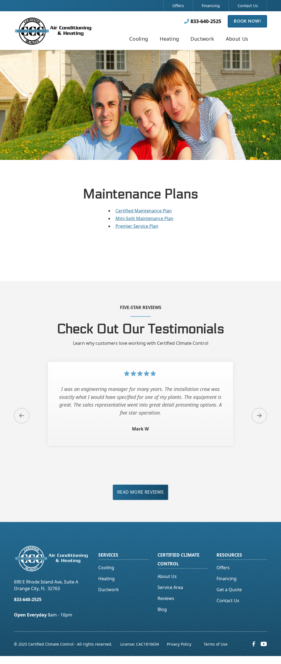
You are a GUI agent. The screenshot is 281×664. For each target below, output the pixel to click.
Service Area (170, 587)
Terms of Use (215, 644)
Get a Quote (229, 590)
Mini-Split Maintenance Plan (144, 218)
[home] (53, 30)
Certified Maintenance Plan (144, 211)
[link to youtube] (263, 644)
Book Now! (247, 21)
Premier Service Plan (137, 226)
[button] (139, 39)
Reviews (166, 598)
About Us (167, 576)
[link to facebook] (254, 644)
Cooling (106, 568)
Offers (178, 5)
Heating (106, 579)
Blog (162, 609)
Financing (211, 5)
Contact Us (248, 5)
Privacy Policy (179, 644)
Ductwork (108, 590)
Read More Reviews (140, 492)
